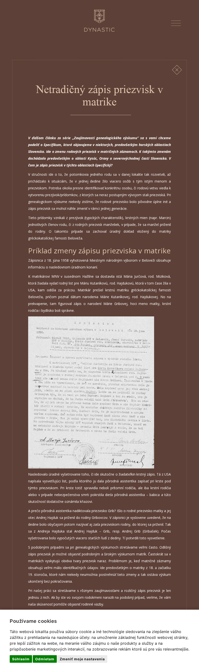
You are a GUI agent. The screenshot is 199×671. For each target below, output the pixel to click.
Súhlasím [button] (21, 659)
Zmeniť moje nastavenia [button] (82, 659)
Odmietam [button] (44, 659)
